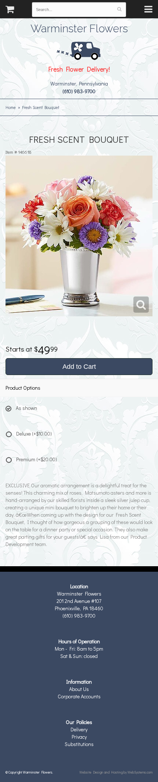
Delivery (79, 729)
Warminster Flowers (79, 27)
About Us (79, 688)
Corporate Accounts (79, 696)
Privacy (79, 736)
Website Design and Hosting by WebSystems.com (115, 772)
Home (11, 107)
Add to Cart (79, 366)
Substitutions (79, 744)
